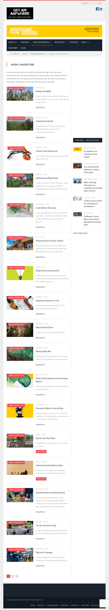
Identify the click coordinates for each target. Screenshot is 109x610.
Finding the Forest (44, 121)
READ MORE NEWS (80, 233)
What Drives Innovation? (47, 270)
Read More (40, 107)
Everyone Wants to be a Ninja (49, 408)
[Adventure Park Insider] (54, 30)
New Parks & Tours (44, 327)
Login (23, 48)
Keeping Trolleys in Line (47, 300)
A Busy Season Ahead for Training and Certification (93, 204)
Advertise (73, 42)
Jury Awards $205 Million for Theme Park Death (91, 170)
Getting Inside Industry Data (49, 465)
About (84, 42)
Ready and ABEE (43, 91)
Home (33, 605)
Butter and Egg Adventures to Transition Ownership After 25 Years (93, 186)
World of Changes (44, 552)
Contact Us (74, 605)
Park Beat (25, 42)
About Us (41, 605)
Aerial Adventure (16, 88)
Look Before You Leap (46, 208)
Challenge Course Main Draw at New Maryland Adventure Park (92, 220)
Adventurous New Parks (47, 178)
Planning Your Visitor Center (49, 240)
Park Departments (41, 42)
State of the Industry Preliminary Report (52, 380)
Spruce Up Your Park (45, 438)
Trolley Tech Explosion (47, 151)
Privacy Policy (96, 605)
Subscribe (85, 605)
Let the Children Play (46, 525)
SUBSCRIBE (12, 48)
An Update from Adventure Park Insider (90, 154)
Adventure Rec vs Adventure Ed (50, 492)
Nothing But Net (43, 351)
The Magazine (52, 605)
